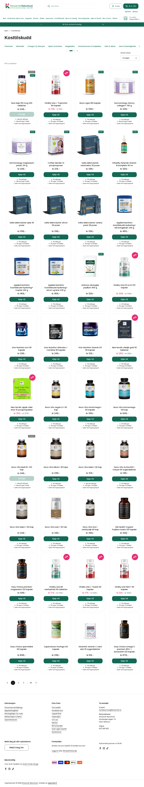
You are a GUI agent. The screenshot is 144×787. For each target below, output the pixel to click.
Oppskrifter (56, 713)
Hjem (6, 31)
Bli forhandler (57, 726)
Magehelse (70, 46)
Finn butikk (56, 707)
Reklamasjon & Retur (13, 716)
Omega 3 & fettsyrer (36, 46)
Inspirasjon (56, 716)
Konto (117, 6)
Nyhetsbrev (56, 732)
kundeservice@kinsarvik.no (110, 710)
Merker (55, 723)
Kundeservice (57, 710)
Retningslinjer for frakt (14, 713)
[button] (130, 6)
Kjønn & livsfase (55, 46)
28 (31, 683)
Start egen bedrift (59, 729)
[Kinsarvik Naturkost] (19, 6)
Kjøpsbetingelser (11, 710)
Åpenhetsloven (11, 719)
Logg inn (55, 751)
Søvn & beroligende (127, 46)
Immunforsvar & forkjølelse (89, 46)
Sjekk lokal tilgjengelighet (22, 123)
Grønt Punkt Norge (30, 764)
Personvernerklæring (13, 707)
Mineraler (20, 46)
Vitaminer (9, 46)
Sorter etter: (125, 53)
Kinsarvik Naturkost (30, 783)
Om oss (55, 719)
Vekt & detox (110, 46)
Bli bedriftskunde (70, 751)
